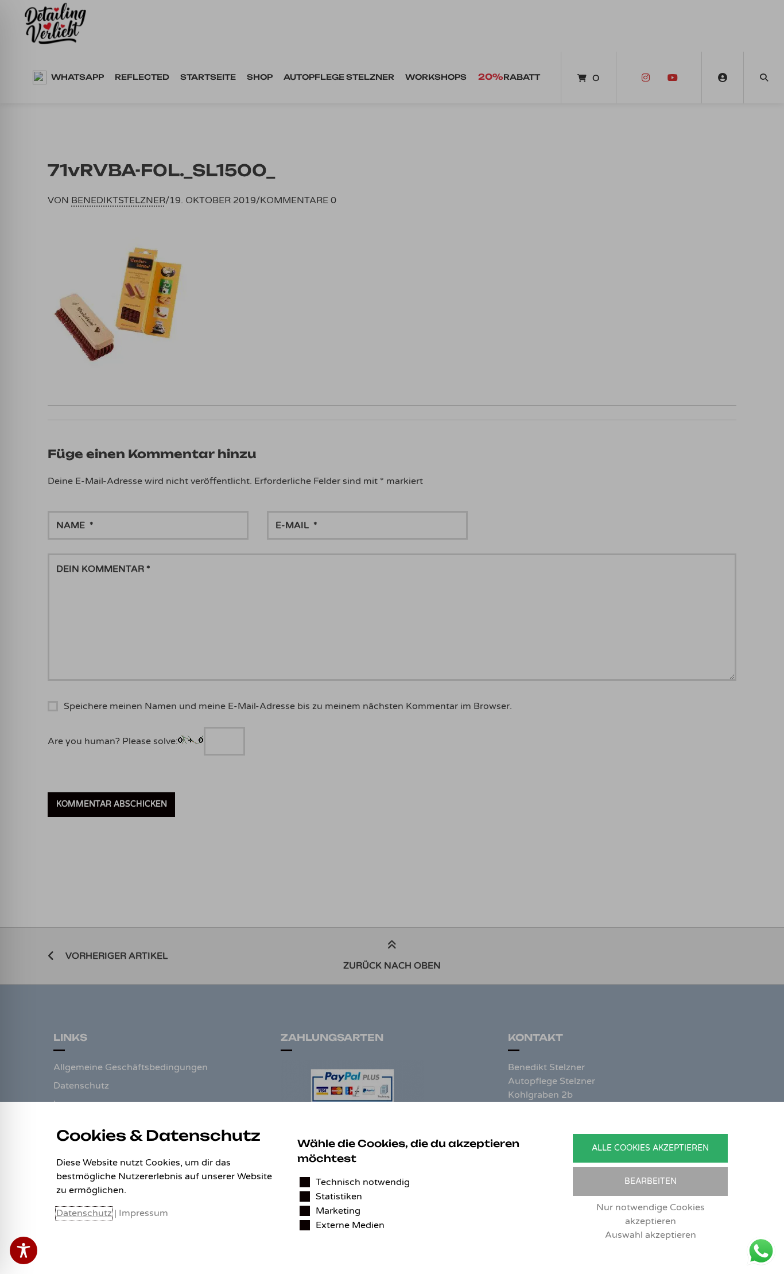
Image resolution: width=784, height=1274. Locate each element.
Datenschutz (84, 1213)
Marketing (338, 1211)
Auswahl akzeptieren (650, 1235)
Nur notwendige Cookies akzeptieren (650, 1214)
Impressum (143, 1213)
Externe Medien (350, 1225)
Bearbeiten (650, 1181)
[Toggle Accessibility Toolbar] (23, 1250)
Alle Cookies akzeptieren (650, 1148)
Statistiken (339, 1196)
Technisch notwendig (363, 1182)
